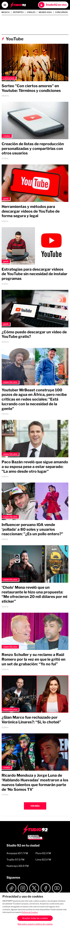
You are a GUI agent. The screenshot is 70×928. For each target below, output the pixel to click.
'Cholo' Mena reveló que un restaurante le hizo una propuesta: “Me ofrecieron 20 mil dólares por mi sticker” (34, 594)
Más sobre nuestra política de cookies (35, 924)
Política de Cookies (30, 912)
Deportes (18, 12)
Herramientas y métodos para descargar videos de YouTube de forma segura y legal (31, 211)
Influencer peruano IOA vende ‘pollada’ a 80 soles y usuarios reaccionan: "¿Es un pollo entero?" (32, 529)
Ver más (35, 806)
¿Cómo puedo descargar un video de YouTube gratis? (34, 334)
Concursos (61, 12)
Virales (31, 12)
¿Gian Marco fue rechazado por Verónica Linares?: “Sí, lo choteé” (31, 719)
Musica (5, 12)
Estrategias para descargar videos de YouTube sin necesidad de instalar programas (34, 274)
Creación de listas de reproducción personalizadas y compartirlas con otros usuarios (33, 149)
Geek (5, 198)
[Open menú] (5, 5)
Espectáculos (10, 382)
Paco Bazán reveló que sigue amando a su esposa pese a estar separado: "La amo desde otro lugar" (35, 467)
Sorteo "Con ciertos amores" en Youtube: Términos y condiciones (31, 88)
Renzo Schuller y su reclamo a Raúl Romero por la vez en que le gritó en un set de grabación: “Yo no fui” (33, 659)
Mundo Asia (45, 12)
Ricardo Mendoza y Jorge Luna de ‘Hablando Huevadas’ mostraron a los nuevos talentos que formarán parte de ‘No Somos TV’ (35, 782)
